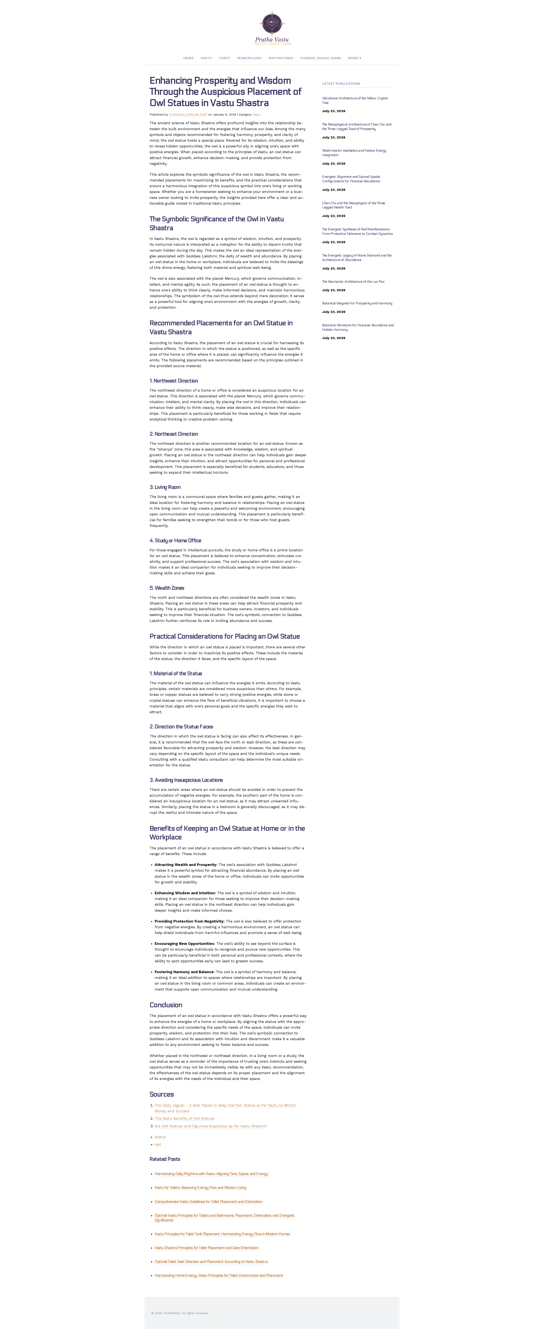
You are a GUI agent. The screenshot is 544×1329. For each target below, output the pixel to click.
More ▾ (354, 58)
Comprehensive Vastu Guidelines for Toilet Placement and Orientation (208, 1202)
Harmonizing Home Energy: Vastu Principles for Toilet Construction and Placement (219, 1275)
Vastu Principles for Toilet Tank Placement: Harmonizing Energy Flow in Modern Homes (222, 1234)
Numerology (249, 58)
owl (158, 1144)
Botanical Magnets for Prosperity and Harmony (357, 303)
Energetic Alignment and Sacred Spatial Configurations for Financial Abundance (351, 179)
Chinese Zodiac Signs (320, 58)
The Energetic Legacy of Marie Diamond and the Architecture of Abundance (357, 257)
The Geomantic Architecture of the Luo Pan (353, 281)
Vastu (206, 58)
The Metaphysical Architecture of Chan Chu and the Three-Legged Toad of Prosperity (356, 126)
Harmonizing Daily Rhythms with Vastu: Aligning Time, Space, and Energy (211, 1174)
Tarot (224, 58)
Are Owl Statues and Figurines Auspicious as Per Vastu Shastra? (211, 1126)
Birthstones (281, 58)
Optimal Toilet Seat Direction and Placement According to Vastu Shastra (211, 1262)
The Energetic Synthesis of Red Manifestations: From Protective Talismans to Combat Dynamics (357, 231)
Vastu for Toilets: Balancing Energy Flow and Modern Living (200, 1188)
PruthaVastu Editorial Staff (188, 114)
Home (188, 58)
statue (160, 1137)
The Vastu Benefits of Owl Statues (184, 1118)
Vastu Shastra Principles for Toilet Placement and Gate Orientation (206, 1248)
